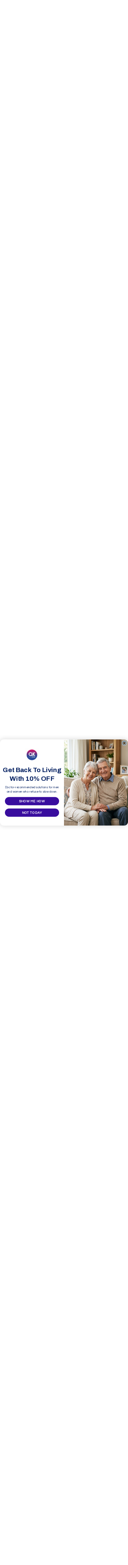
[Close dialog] (124, 743)
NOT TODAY (32, 812)
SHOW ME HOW (32, 801)
